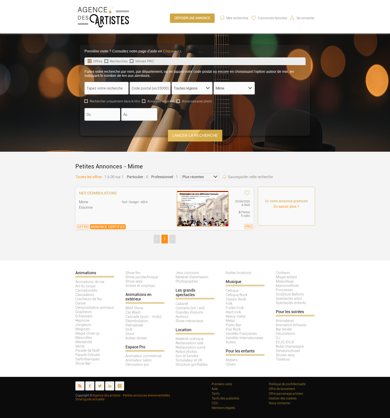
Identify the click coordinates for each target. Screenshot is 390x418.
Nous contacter (279, 403)
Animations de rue (89, 282)
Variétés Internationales (244, 338)
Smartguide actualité (89, 399)
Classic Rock (236, 299)
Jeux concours (187, 273)
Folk (229, 303)
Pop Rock (233, 329)
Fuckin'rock (235, 308)
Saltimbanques (87, 359)
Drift (128, 329)
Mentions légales (223, 408)
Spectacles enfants (291, 303)
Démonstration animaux (94, 307)
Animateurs (285, 321)
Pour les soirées (290, 311)
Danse (80, 303)
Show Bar (83, 363)
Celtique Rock (236, 295)
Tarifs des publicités (225, 398)
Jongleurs (83, 325)
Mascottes (83, 337)
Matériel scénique (190, 339)
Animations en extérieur (138, 296)
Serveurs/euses (288, 351)
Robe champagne (290, 346)
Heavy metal (236, 316)
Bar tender (284, 329)
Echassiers (84, 316)
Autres (231, 342)
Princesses (284, 290)
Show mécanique (189, 321)
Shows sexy (285, 355)
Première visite (222, 384)
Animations (85, 273)
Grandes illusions (189, 312)
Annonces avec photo (197, 101)
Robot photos (186, 352)
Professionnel (162, 177)
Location (183, 330)
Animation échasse (291, 325)
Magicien (82, 329)
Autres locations (238, 273)
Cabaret (182, 304)
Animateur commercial (143, 356)
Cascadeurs (84, 295)
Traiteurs (283, 359)
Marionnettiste (287, 285)
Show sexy (134, 281)
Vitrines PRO (144, 61)
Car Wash (133, 312)
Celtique (232, 290)
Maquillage (285, 281)
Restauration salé (189, 343)
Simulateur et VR (189, 360)
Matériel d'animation (192, 277)
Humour (182, 316)
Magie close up (87, 333)
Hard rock (233, 312)
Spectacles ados (289, 298)
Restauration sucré (190, 347)
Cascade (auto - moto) (143, 316)
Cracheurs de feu (88, 299)
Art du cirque (85, 286)
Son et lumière (187, 356)
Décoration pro (137, 364)
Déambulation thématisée (136, 323)
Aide (215, 389)
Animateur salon (138, 360)
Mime (79, 346)
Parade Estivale (87, 355)
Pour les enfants (240, 351)
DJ (278, 338)
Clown (231, 364)
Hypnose (82, 320)
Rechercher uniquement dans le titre (115, 101)
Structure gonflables (192, 364)
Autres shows (136, 338)
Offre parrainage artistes (286, 394)
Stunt (129, 334)
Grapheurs (83, 312)
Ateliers (231, 360)
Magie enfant (286, 277)
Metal (230, 321)
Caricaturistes (86, 290)
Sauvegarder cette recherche (250, 177)
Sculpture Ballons (290, 294)
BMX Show (134, 308)
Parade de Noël (87, 350)
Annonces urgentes (160, 101)
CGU (215, 403)
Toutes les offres (88, 177)
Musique (233, 281)
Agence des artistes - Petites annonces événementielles (131, 395)
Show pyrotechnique (141, 277)
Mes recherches (237, 18)
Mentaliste (83, 342)
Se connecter (306, 18)
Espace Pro (135, 347)
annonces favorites (272, 18)
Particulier (135, 177)
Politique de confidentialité (287, 384)
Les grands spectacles (185, 292)
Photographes (187, 281)
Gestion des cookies (283, 398)
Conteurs (283, 273)
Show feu (132, 273)
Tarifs (216, 394)
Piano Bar (233, 325)
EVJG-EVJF (285, 342)
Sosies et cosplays (140, 285)
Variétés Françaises (241, 333)
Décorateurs (285, 333)
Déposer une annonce (192, 18)
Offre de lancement (282, 389)
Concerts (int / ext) (190, 308)
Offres (97, 61)
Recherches (119, 61)
